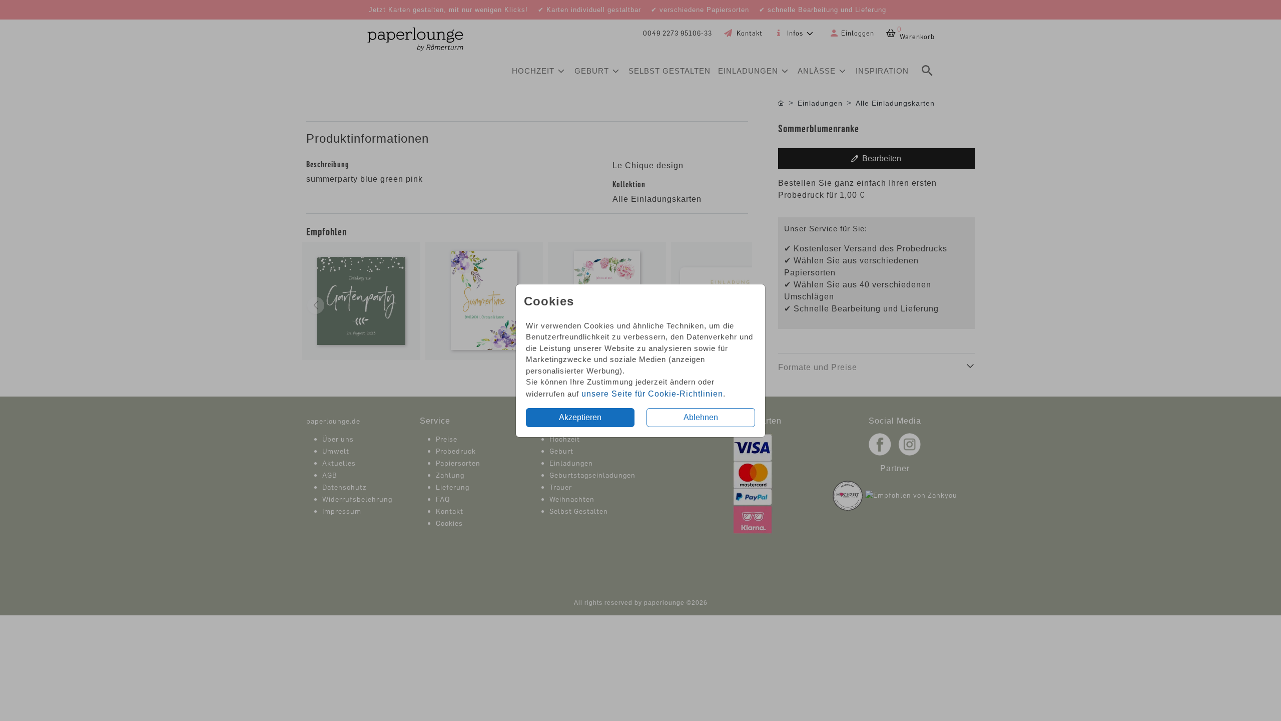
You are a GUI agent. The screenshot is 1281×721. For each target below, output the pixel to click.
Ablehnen (701, 417)
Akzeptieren (580, 417)
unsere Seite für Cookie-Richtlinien (652, 394)
